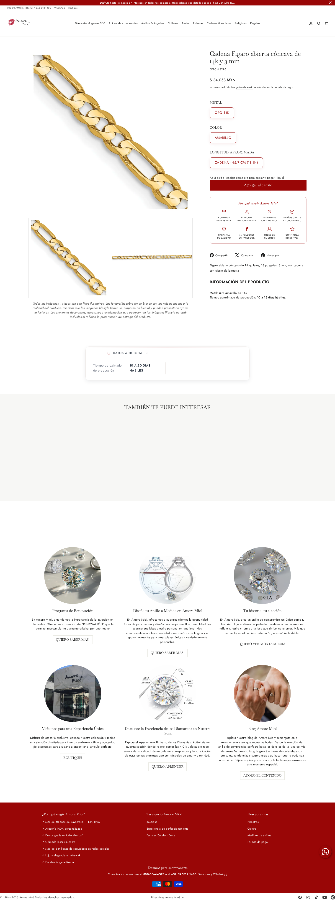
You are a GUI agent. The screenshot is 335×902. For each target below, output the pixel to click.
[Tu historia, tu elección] (262, 575)
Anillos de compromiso (123, 23)
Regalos (255, 23)
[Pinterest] (332, 897)
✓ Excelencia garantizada (58, 862)
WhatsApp (59, 8)
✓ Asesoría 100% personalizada (62, 829)
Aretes (185, 23)
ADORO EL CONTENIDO (262, 775)
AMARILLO (223, 137)
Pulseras (198, 23)
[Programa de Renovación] (72, 575)
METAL (216, 102)
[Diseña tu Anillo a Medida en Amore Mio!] (167, 575)
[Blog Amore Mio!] (262, 693)
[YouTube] (324, 897)
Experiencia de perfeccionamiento (167, 829)
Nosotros (253, 822)
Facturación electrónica (161, 835)
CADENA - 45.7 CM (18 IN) (236, 162)
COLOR (216, 128)
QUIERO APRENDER (167, 766)
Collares (173, 23)
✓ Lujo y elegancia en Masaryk (61, 855)
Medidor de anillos (259, 835)
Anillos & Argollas (152, 23)
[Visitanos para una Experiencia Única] (72, 693)
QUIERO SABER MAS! (73, 639)
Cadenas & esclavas (219, 23)
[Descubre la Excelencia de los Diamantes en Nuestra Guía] (167, 693)
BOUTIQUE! (72, 758)
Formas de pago (257, 842)
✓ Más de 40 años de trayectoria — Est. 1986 (71, 822)
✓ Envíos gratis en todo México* (62, 835)
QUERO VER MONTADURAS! (262, 644)
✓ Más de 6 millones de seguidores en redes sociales (76, 849)
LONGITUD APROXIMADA (232, 152)
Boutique (72, 8)
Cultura (251, 829)
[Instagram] (308, 897)
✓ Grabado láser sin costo (58, 842)
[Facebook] (300, 897)
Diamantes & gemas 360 (90, 23)
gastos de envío (244, 87)
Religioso (241, 23)
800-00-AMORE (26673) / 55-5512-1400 (29, 8)
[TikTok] (316, 897)
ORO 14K (222, 112)
